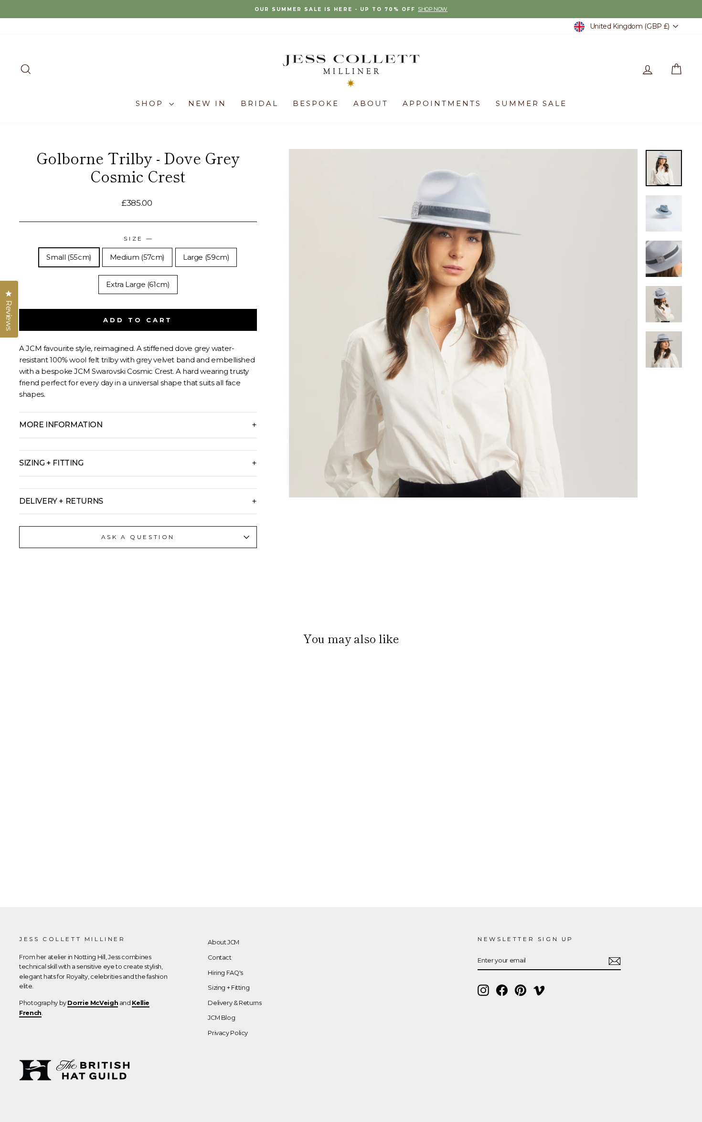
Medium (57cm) (137, 257)
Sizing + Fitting (228, 987)
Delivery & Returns (234, 1002)
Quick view (98, 817)
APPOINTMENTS (442, 103)
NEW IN (207, 103)
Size (138, 238)
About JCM (223, 942)
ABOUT (370, 103)
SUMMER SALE (531, 103)
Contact (219, 957)
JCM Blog (221, 1017)
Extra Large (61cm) (138, 284)
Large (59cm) (206, 257)
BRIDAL (259, 103)
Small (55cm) (69, 257)
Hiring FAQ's (225, 972)
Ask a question (138, 536)
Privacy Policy (228, 1033)
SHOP (151, 103)
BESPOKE (316, 103)
